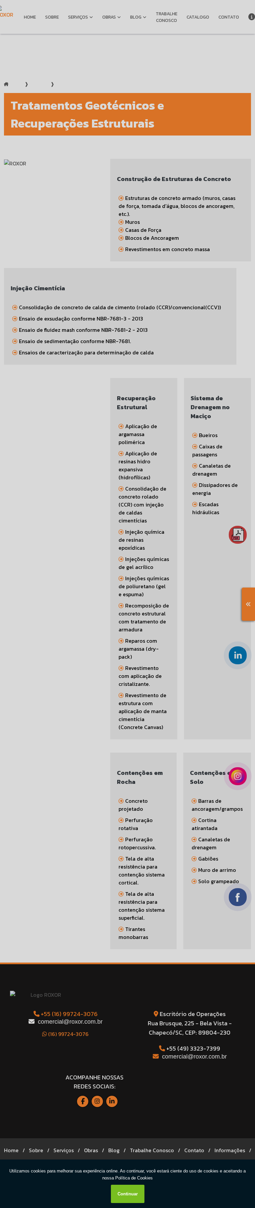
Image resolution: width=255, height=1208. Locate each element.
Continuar (128, 1193)
